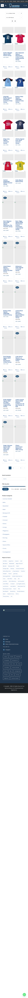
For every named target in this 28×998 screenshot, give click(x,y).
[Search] (5, 5)
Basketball (5, 506)
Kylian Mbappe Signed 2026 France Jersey (7, 54)
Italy (15, 578)
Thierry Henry (6, 596)
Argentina (11, 561)
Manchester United (7, 588)
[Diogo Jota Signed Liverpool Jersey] (8, 125)
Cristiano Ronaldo (20, 568)
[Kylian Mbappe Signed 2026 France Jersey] (8, 39)
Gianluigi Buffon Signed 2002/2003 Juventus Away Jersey (7, 99)
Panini (14, 588)
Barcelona (5, 563)
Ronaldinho (12, 591)
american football (7, 499)
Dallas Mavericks (7, 571)
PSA (19, 588)
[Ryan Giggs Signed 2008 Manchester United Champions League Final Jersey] (20, 207)
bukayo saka (6, 568)
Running (5, 537)
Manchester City (21, 586)
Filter (5, 489)
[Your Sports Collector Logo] (14, 3)
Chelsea (12, 568)
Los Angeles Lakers (20, 583)
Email (6, 639)
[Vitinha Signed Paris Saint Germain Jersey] (20, 125)
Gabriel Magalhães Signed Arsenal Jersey (7, 182)
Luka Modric (13, 586)
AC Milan (5, 561)
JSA (18, 578)
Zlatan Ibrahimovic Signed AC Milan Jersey (19, 447)
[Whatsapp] (24, 994)
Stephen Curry (10, 593)
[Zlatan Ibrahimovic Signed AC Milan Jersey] (20, 431)
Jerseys (5, 527)
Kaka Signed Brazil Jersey (19, 180)
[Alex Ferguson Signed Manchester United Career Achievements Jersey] (20, 39)
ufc (11, 596)
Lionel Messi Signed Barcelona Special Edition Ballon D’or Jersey (20, 314)
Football (5, 516)
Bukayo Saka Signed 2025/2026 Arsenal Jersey (7, 313)
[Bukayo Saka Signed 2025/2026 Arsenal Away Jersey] (20, 82)
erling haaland (16, 571)
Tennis (4, 548)
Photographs (6, 534)
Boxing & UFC (6, 513)
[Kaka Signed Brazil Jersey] (20, 166)
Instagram (7, 649)
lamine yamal (21, 581)
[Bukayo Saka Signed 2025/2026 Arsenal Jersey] (8, 297)
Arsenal (17, 561)
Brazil (17, 566)
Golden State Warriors (17, 576)
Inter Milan (9, 578)
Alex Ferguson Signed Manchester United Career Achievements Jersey (20, 56)
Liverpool (12, 583)
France (9, 573)
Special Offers (6, 545)
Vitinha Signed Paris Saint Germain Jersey (20, 141)
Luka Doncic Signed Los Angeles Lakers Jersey (20, 358)
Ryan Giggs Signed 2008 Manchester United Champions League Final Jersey (19, 225)
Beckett (4, 566)
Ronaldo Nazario (20, 591)
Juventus (5, 581)
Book (4, 509)
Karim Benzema (12, 581)
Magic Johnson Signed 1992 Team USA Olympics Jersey (7, 448)
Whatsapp (7, 641)
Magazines (5, 530)
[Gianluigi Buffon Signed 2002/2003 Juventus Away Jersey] (8, 82)
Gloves (4, 523)
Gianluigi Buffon (6, 576)
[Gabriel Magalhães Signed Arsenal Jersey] (8, 166)
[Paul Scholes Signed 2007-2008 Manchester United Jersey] (8, 342)
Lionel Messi (6, 583)
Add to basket (5, 67)
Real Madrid (5, 591)
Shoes (4, 541)
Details (11, 66)
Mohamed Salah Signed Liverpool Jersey (19, 268)
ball (21, 561)
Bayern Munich (19, 563)
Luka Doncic (5, 586)
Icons (4, 578)
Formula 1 (5, 520)
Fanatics (23, 571)
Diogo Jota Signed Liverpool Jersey (6, 141)
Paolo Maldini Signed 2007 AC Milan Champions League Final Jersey (7, 403)
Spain (4, 593)
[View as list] (15, 21)
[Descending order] (21, 13)
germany (15, 573)
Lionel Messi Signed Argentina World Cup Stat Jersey (7, 269)
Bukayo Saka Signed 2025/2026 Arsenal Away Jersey (20, 99)
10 (20, 467)
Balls (4, 502)
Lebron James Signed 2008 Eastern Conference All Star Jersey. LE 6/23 (20, 403)
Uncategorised (6, 552)
